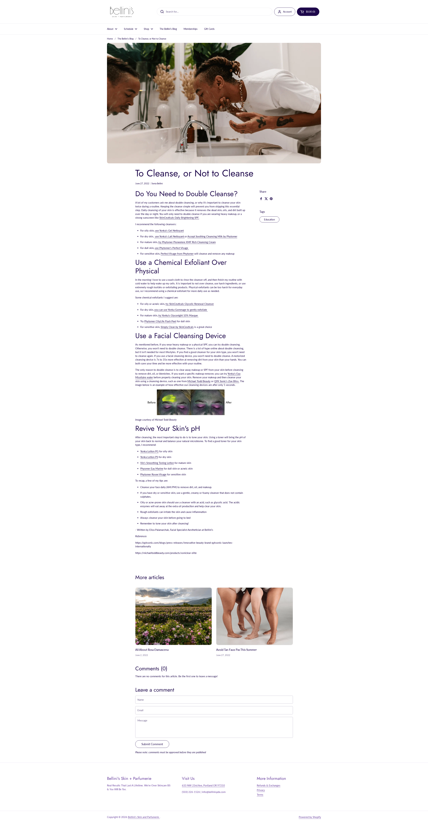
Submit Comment (152, 744)
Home (110, 38)
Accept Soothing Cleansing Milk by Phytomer (212, 236)
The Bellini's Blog (126, 38)
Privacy (261, 790)
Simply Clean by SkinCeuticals (177, 326)
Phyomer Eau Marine (151, 468)
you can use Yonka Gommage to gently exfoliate (181, 309)
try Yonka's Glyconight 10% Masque (178, 315)
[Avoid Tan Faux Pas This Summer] (254, 616)
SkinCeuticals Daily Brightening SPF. (179, 217)
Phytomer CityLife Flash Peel (160, 321)
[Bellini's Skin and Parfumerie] (122, 11)
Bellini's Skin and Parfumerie (144, 816)
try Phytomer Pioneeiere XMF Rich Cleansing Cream (187, 242)
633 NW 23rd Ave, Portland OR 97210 (203, 785)
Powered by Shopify (310, 816)
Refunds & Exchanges (268, 785)
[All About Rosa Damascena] (173, 616)
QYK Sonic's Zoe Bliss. (226, 381)
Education (269, 219)
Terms (260, 794)
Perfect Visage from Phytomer (177, 253)
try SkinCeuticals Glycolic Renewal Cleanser (190, 303)
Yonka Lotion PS (149, 456)
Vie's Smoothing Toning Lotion (157, 462)
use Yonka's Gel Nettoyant (169, 230)
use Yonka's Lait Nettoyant (169, 236)
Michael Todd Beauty (198, 381)
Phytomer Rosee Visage (153, 474)
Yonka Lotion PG (149, 451)
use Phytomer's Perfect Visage (172, 247)
